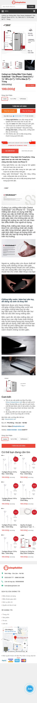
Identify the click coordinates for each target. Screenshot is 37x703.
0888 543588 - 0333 (14, 430)
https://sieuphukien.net (14, 402)
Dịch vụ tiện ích (8, 602)
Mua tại (9, 111)
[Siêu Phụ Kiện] (18, 2)
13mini (5, 99)
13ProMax (23, 99)
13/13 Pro (13, 99)
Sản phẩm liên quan (27, 150)
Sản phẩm (6, 617)
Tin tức (5, 620)
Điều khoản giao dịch (9, 599)
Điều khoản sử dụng (9, 596)
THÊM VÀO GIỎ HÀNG (18, 446)
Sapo (18, 658)
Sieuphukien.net (10, 419)
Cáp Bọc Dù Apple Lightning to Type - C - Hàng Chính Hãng (27, 526)
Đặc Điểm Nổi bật (10, 150)
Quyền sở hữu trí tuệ (9, 605)
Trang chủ (6, 614)
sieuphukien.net (18, 426)
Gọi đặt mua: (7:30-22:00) (18, 116)
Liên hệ (5, 623)
